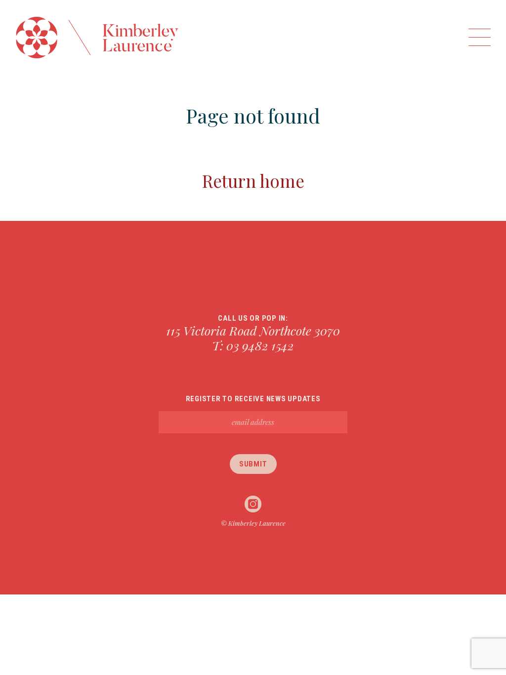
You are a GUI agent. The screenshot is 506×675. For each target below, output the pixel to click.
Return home (253, 180)
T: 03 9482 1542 (253, 345)
